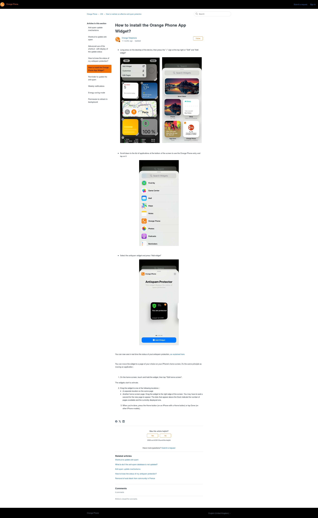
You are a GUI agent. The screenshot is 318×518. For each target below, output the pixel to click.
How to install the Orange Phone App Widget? (98, 68)
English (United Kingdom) (219, 513)
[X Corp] (120, 421)
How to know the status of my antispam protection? (98, 59)
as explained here (177, 354)
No (165, 435)
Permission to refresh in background (97, 100)
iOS (101, 14)
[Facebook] (116, 421)
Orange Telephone (129, 37)
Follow (198, 38)
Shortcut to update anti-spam (97, 38)
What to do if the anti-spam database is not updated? (136, 464)
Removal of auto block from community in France (135, 478)
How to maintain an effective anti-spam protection (123, 14)
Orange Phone (92, 14)
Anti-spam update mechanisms (95, 29)
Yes (152, 435)
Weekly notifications (96, 86)
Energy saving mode (96, 92)
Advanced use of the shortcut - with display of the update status (98, 49)
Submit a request (300, 4)
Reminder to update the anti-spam (97, 78)
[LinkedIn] (123, 421)
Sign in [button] (313, 4)
